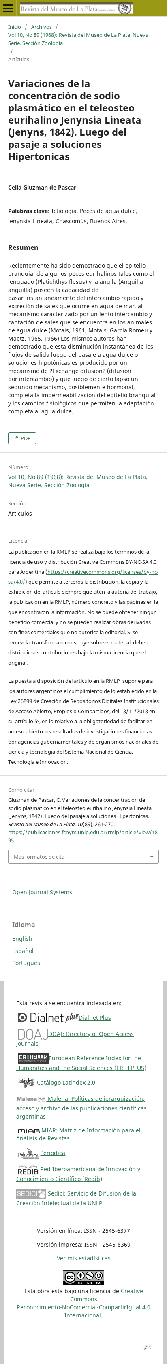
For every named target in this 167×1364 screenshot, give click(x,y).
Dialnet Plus (95, 1017)
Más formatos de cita (39, 856)
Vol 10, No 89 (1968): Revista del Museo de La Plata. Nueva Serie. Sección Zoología (78, 39)
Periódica (52, 1153)
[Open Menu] (8, 8)
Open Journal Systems (42, 892)
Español (23, 951)
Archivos (41, 26)
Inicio (14, 26)
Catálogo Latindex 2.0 (66, 1082)
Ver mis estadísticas (84, 1258)
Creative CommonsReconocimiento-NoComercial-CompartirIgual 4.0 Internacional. (83, 1303)
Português (26, 963)
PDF (24, 438)
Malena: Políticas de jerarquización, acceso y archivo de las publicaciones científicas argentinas (81, 1107)
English (22, 938)
